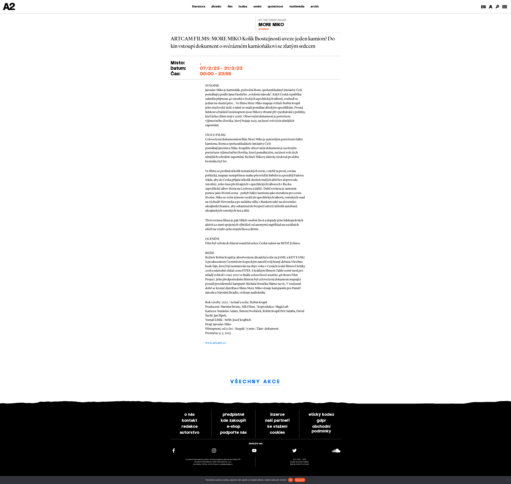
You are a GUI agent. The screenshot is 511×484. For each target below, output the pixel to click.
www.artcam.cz (215, 343)
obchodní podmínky (321, 429)
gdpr (321, 420)
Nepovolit (300, 480)
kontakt (189, 420)
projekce (263, 29)
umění (257, 6)
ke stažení (277, 426)
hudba (243, 6)
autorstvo (189, 432)
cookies (277, 432)
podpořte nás (233, 432)
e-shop (233, 426)
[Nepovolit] (507, 480)
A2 (9, 7)
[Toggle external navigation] (504, 7)
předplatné (233, 414)
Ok (290, 480)
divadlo (216, 6)
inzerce (277, 414)
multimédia (296, 6)
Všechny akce (255, 382)
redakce (190, 426)
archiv (314, 6)
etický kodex (321, 414)
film (230, 6)
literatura (198, 6)
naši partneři (277, 420)
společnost (275, 6)
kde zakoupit (233, 420)
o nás (189, 414)
